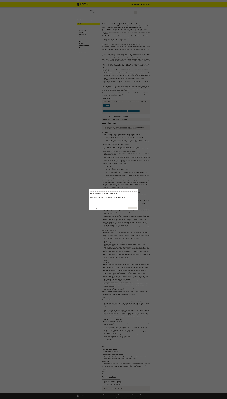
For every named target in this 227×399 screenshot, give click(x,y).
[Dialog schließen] (137, 190)
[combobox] (113, 202)
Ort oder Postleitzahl (94, 200)
